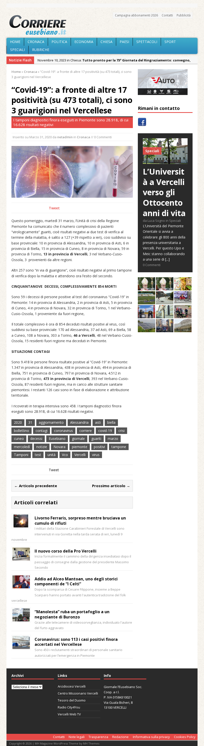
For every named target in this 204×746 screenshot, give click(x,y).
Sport (170, 41)
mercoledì (22, 446)
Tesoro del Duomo (72, 700)
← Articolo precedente (35, 485)
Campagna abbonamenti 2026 (136, 15)
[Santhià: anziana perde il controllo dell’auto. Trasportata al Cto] (183, 315)
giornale (78, 438)
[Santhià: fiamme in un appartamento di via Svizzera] (164, 329)
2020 (18, 422)
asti (98, 422)
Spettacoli (146, 41)
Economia (83, 41)
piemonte (79, 446)
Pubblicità (184, 15)
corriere (85, 430)
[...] (167, 259)
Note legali (77, 737)
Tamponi (21, 454)
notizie (41, 446)
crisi (121, 430)
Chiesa (106, 41)
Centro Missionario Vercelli (78, 693)
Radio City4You (69, 707)
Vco (65, 454)
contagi (42, 430)
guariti (96, 438)
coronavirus (63, 430)
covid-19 (105, 430)
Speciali (17, 49)
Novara (59, 446)
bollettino (21, 430)
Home (15, 41)
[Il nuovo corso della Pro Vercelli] (21, 557)
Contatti (167, 15)
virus (96, 454)
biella (111, 422)
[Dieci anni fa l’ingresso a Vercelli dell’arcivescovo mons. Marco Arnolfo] (146, 287)
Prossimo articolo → (111, 485)
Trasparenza (98, 737)
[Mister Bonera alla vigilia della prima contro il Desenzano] (183, 301)
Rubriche (40, 49)
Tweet (54, 208)
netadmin (65, 137)
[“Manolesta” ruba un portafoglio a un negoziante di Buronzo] (21, 618)
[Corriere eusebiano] (102, 25)
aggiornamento (51, 422)
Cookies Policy (185, 737)
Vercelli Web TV (69, 714)
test (38, 454)
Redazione (120, 737)
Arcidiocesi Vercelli (72, 686)
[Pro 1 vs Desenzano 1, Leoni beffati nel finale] (146, 301)
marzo (113, 438)
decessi (36, 438)
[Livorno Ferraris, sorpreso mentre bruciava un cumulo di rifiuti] (21, 524)
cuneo (19, 438)
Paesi (124, 41)
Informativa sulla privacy (151, 737)
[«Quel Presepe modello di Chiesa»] (164, 287)
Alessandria (79, 422)
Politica (59, 41)
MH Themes (91, 743)
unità (51, 454)
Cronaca (36, 41)
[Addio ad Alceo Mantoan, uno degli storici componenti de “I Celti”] (21, 585)
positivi (99, 446)
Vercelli (80, 454)
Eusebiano (57, 438)
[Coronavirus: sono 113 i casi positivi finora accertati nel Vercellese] (21, 646)
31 (30, 422)
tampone (118, 446)
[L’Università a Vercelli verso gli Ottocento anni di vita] (165, 161)
